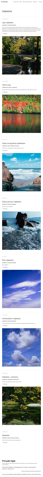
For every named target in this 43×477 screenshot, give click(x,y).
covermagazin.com (18, 467)
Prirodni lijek (4, 1)
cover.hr (26, 467)
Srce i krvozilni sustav (13, 145)
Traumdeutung (32, 471)
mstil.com (4, 468)
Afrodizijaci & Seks (7, 87)
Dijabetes (4, 25)
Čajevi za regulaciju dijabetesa (13, 143)
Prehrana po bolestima (13, 379)
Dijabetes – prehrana (10, 377)
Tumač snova (23, 471)
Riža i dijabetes (7, 260)
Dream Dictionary (38, 471)
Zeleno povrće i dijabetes (11, 202)
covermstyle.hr (32, 467)
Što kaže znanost (11, 25)
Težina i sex (6, 85)
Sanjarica (28, 471)
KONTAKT (29, 474)
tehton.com (11, 468)
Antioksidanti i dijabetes (11, 318)
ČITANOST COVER (37, 474)
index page (4, 474)
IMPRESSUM (24, 474)
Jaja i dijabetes (7, 22)
